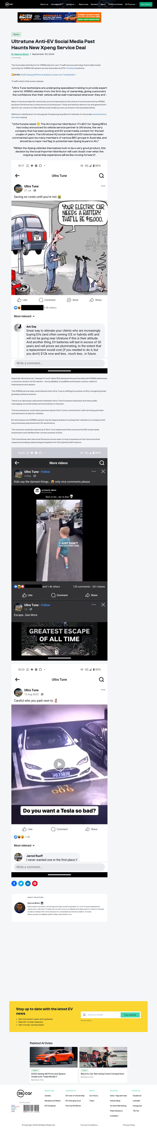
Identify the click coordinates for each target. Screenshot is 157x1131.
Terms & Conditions (89, 1125)
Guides (48, 1096)
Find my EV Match (73, 1106)
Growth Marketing (118, 1106)
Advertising (115, 1101)
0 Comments (16, 58)
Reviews (94, 4)
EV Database (50, 1106)
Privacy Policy (129, 1125)
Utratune (70, 68)
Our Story (93, 1096)
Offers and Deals (115, 4)
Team (91, 1101)
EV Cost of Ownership (75, 1096)
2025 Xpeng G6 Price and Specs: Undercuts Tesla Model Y (48, 75)
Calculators (56, 4)
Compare (70, 4)
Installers (114, 1116)
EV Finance (130, 4)
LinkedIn (136, 1101)
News (103, 4)
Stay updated (130, 1015)
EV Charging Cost (73, 1101)
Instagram (137, 1106)
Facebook (137, 1096)
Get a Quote (146, 4)
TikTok (136, 1111)
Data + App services (118, 1096)
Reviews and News (52, 1101)
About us (44, 4)
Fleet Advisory (116, 1111)
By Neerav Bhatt (20, 54)
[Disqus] (59, 960)
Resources (83, 4)
